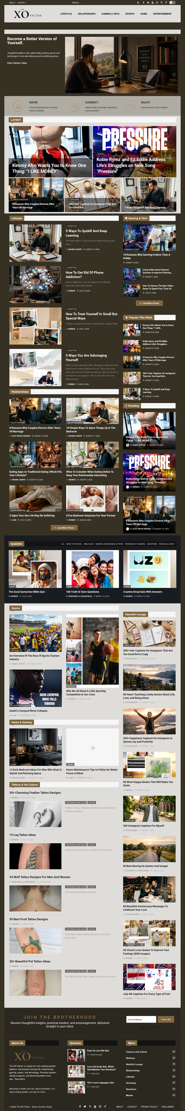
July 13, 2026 (28, 840)
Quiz (12, 586)
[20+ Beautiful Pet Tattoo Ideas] (35, 983)
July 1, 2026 (84, 329)
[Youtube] (152, 2)
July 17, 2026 (149, 914)
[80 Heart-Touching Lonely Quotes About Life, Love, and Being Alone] (149, 677)
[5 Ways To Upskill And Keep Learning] (148, 195)
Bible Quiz (88, 544)
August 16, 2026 (41, 436)
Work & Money (110, 218)
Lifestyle (72, 226)
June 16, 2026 (142, 958)
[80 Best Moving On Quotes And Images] (149, 849)
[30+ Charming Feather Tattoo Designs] (35, 814)
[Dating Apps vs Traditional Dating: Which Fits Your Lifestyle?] (35, 455)
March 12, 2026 (143, 596)
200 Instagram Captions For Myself (143, 825)
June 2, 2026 (28, 966)
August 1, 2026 (147, 830)
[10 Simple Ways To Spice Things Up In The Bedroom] (92, 411)
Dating (90, 391)
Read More (20, 1078)
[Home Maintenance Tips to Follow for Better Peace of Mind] (92, 747)
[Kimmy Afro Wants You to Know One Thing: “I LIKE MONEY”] (50, 151)
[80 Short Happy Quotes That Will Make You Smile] (149, 765)
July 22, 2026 (84, 291)
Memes (150, 1095)
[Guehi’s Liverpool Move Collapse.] (35, 688)
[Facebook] (143, 2)
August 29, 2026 (152, 332)
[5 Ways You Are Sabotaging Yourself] (35, 367)
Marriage (100, 391)
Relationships (18, 422)
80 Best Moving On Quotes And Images (145, 866)
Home (13, 764)
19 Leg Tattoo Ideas (22, 835)
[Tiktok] (166, 2)
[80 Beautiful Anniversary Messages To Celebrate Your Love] (149, 889)
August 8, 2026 (35, 664)
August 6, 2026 (29, 798)
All (80, 218)
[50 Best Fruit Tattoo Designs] (35, 941)
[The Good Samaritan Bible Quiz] (35, 569)
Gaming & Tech (132, 249)
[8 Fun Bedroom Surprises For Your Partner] (92, 498)
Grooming (150, 1082)
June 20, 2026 (85, 520)
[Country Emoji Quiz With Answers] (149, 569)
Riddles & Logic (166, 544)
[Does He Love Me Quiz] (76, 1055)
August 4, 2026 (142, 790)
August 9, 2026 (132, 263)
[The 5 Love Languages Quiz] (76, 1087)
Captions (129, 645)
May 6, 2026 (84, 384)
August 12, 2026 (148, 702)
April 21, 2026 (85, 699)
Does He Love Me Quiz (98, 1050)
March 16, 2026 (102, 596)
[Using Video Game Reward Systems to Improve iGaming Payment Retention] (131, 274)
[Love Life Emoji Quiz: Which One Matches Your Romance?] (76, 1071)
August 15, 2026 (152, 380)
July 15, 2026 (25, 520)
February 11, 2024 (84, 778)
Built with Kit (150, 1027)
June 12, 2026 (28, 924)
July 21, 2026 (150, 293)
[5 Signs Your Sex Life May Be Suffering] (35, 498)
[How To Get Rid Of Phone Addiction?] (35, 284)
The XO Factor (23, 1106)
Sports (14, 650)
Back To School (74, 544)
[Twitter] (148, 2)
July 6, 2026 (27, 596)
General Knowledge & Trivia (109, 544)
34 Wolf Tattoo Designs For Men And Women (39, 877)
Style (98, 218)
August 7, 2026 (151, 277)
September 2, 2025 (28, 715)
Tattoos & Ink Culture (76, 802)
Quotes (128, 689)
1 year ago (94, 1074)
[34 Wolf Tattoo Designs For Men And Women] (35, 898)
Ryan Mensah (131, 659)
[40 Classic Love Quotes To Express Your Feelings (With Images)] (149, 933)
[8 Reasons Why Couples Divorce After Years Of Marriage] (36, 195)
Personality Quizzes (135, 544)
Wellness (88, 218)
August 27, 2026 (152, 348)
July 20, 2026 (158, 871)
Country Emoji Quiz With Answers (142, 591)
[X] (161, 2)
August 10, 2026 (36, 480)
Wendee (71, 291)
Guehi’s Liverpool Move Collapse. (28, 710)
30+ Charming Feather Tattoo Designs (35, 792)
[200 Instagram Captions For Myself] (149, 809)
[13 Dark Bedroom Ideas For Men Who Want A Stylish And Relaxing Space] (35, 747)
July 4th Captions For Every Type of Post (146, 993)
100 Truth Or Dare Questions (82, 591)
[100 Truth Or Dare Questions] (92, 569)
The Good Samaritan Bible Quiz (27, 591)
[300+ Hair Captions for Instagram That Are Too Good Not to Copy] (92, 195)
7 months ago (96, 1055)
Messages (129, 901)
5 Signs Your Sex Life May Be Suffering (31, 515)
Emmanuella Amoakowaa (80, 596)
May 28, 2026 (141, 998)
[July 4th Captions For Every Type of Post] (149, 977)
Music (130, 413)
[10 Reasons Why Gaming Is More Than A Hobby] (149, 238)
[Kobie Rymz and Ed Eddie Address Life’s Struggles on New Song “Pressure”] (134, 151)
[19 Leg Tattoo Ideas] (35, 856)
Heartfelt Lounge (134, 733)
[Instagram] (157, 2)
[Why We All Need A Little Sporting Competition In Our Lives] (92, 651)
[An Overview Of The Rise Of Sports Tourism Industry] (35, 633)
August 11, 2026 (93, 436)
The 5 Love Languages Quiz (100, 1082)
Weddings (112, 391)
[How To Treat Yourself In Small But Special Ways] (35, 326)
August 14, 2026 (92, 249)
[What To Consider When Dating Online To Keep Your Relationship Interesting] (92, 455)
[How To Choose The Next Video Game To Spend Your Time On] (131, 290)
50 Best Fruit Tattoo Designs (28, 919)
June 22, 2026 (45, 882)
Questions (152, 544)
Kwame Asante (75, 249)
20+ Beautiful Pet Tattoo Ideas (29, 961)
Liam (14, 520)
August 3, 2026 (85, 480)
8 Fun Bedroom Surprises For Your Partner (91, 515)
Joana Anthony (132, 914)
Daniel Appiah (18, 664)
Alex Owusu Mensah (21, 436)
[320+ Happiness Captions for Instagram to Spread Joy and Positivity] (149, 721)
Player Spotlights (20, 705)
